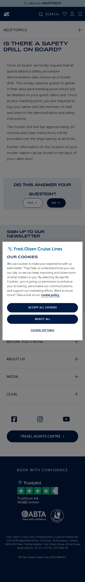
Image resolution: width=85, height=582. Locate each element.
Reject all (42, 319)
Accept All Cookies (42, 307)
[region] (42, 291)
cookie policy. (50, 295)
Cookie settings (42, 330)
